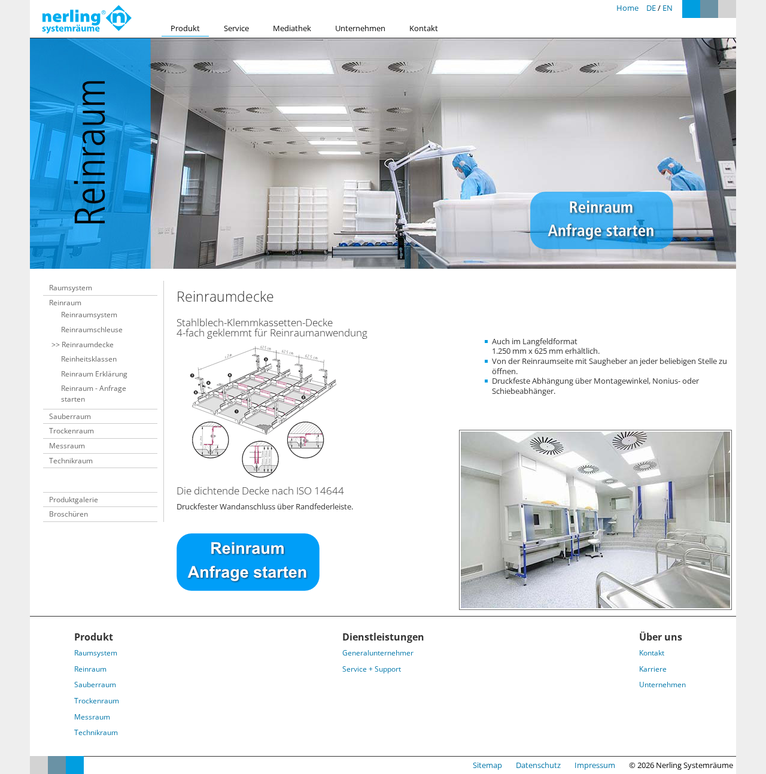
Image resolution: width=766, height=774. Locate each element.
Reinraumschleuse (92, 329)
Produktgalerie (73, 499)
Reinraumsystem (89, 314)
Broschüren (68, 513)
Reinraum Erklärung (94, 373)
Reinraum (65, 302)
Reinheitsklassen (89, 358)
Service (236, 28)
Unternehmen (360, 28)
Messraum (67, 445)
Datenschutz (538, 765)
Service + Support (371, 669)
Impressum (594, 765)
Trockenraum (71, 430)
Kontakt (423, 28)
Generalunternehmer (378, 653)
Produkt (185, 28)
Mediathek (292, 28)
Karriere (653, 669)
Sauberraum (70, 416)
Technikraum (71, 460)
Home (627, 7)
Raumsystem (70, 287)
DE (651, 7)
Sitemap (487, 765)
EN (667, 7)
